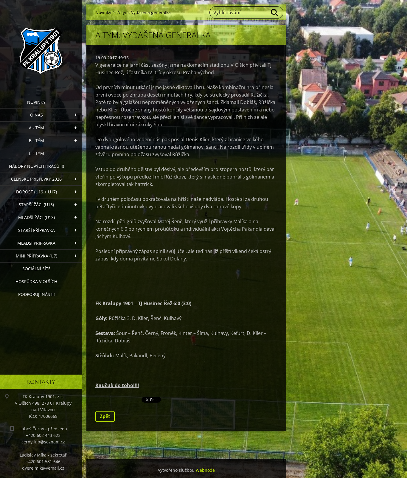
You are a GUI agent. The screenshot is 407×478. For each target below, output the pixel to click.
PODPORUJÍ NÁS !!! (36, 294)
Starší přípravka (36, 230)
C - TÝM (36, 153)
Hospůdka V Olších (36, 281)
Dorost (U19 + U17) (36, 192)
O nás (36, 115)
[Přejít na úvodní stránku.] (41, 44)
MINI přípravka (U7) (36, 256)
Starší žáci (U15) (36, 204)
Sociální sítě (36, 268)
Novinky (36, 102)
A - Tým (36, 128)
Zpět (105, 416)
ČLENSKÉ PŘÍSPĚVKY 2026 (36, 179)
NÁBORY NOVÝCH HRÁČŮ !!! (36, 166)
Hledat (275, 12)
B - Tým (36, 140)
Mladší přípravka (36, 243)
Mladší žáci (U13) (36, 217)
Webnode (205, 470)
